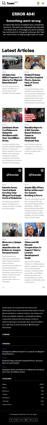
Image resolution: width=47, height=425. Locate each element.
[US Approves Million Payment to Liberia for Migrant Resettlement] (12, 62)
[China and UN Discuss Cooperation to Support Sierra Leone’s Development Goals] (35, 230)
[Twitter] (31, 420)
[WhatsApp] (36, 420)
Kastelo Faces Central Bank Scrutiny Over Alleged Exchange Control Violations (12, 193)
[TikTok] (21, 420)
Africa (4, 72)
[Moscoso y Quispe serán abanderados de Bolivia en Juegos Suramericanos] (12, 230)
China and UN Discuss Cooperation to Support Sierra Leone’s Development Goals (33, 250)
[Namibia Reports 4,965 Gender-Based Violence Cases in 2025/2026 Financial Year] (35, 115)
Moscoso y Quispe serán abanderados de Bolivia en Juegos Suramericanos (11, 247)
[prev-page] (4, 287)
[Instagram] (16, 420)
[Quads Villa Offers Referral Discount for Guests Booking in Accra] (35, 175)
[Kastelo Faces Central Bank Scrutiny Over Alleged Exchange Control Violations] (12, 175)
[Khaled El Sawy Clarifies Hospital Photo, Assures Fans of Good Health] (35, 62)
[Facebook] (11, 420)
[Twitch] (26, 420)
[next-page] (43, 287)
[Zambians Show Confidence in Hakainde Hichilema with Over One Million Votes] (12, 115)
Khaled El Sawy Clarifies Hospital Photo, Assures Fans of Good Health (34, 80)
